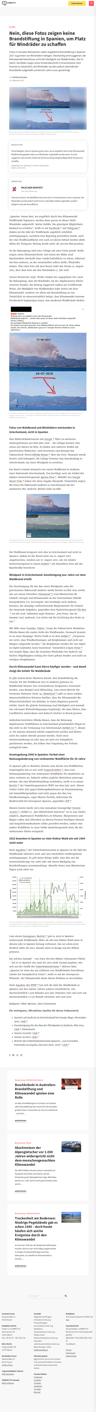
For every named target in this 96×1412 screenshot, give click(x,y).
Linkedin (37, 1380)
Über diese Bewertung (29, 191)
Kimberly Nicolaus (19, 77)
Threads (37, 1389)
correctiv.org (9, 3)
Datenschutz (71, 1356)
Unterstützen (77, 3)
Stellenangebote (41, 1350)
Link (65, 1045)
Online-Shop (7, 1365)
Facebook (38, 1386)
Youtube (37, 1383)
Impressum (70, 1353)
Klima (12, 27)
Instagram (38, 1377)
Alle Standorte (8, 1374)
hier (67, 1319)
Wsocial (37, 1392)
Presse (69, 1350)
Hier (35, 1359)
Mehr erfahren (8, 1383)
